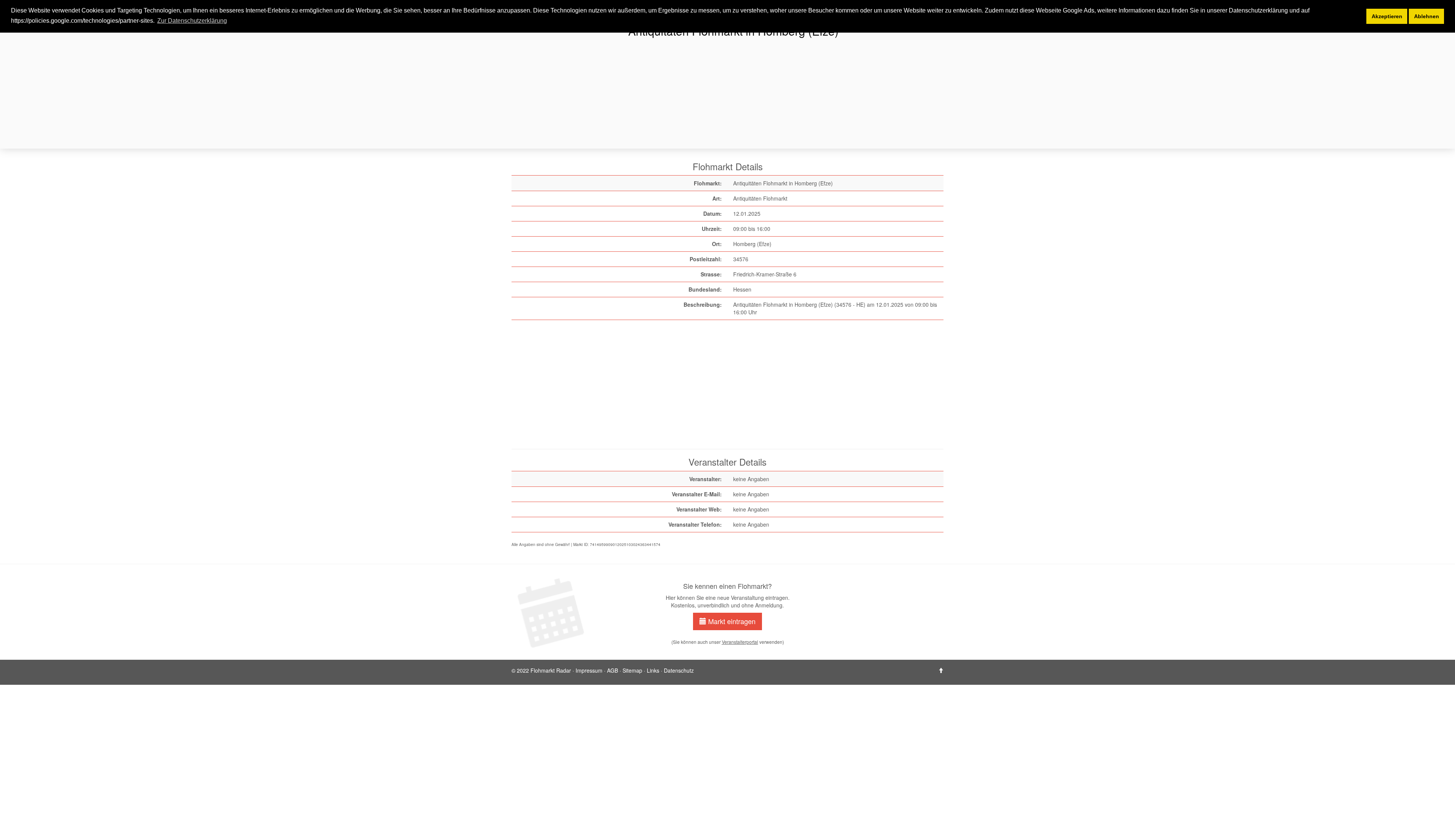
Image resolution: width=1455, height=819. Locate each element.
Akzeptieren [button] (1387, 16)
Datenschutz (679, 670)
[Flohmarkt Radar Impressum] (940, 670)
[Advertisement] (739, 94)
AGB (612, 670)
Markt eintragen (731, 621)
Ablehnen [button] (1426, 16)
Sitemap (632, 670)
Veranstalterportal (740, 642)
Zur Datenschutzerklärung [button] (192, 20)
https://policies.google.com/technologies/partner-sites (82, 20)
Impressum (589, 670)
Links (653, 670)
